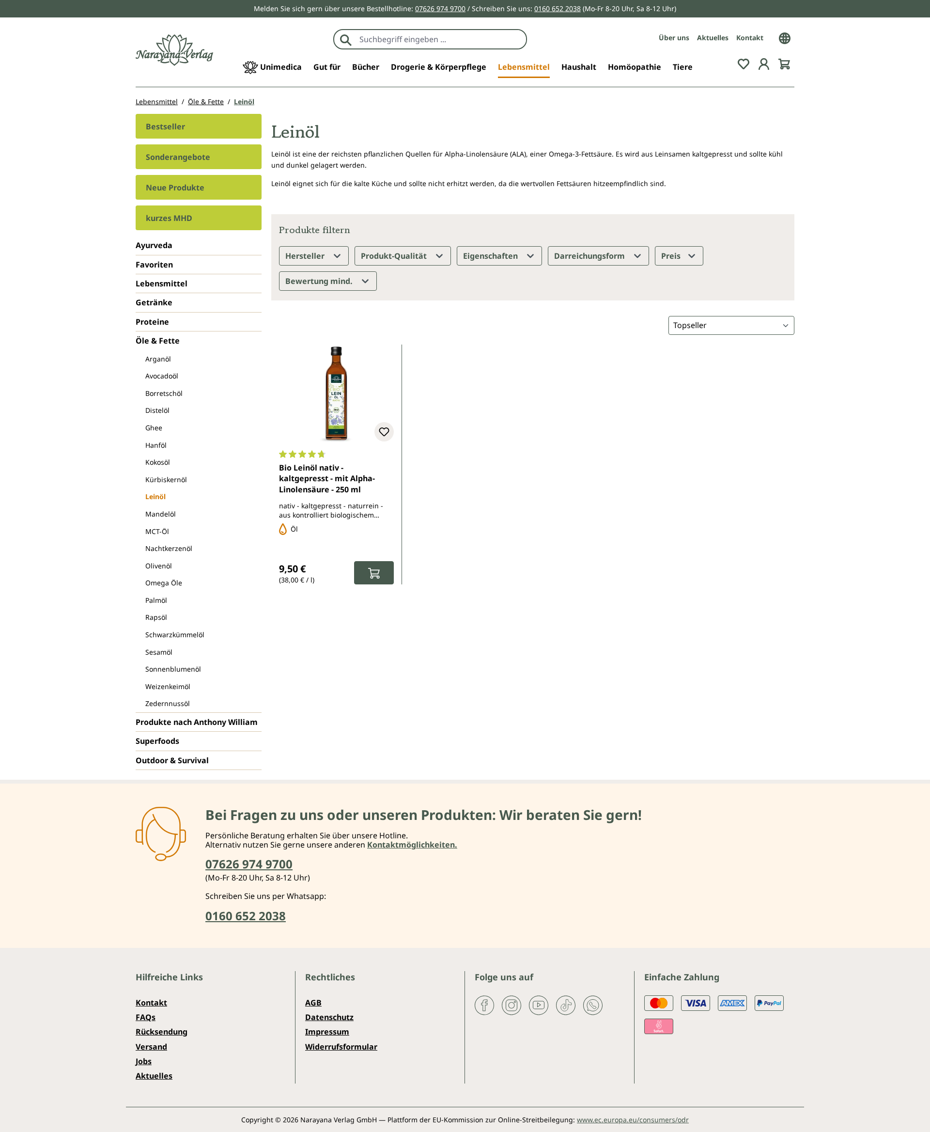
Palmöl (156, 600)
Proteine (152, 321)
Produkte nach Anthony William (197, 722)
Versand (151, 1046)
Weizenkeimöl (167, 686)
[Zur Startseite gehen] (174, 50)
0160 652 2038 (557, 8)
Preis (671, 256)
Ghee (153, 427)
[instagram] (511, 1004)
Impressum (327, 1031)
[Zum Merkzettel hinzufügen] (384, 431)
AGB (313, 1002)
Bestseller (165, 126)
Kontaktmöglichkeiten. (412, 844)
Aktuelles (712, 37)
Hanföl (156, 445)
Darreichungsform (590, 256)
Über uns (674, 37)
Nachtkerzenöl (168, 548)
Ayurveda (154, 245)
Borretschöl (164, 393)
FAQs (145, 1017)
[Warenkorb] (784, 63)
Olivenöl (158, 565)
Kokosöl (157, 462)
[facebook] (484, 1004)
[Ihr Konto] (764, 63)
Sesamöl (158, 652)
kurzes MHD (169, 218)
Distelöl (157, 410)
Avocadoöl (161, 375)
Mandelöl (160, 514)
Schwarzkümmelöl (174, 634)
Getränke (154, 302)
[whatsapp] (593, 1004)
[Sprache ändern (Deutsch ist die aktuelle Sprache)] (784, 37)
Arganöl (158, 358)
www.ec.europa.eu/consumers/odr (633, 1119)
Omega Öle (163, 582)
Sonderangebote (178, 157)
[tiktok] (565, 1004)
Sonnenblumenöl (173, 669)
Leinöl (155, 496)
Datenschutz (329, 1017)
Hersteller (305, 256)
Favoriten (154, 264)
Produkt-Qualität (395, 256)
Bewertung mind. (320, 281)
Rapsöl (156, 617)
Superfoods (157, 741)
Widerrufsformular (341, 1046)
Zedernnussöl (167, 703)
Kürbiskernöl (166, 479)
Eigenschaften (491, 256)
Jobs (144, 1061)
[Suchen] (346, 39)
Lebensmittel (161, 283)
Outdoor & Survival (172, 760)
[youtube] (538, 1004)
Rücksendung (161, 1031)
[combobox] (440, 39)
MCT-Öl (157, 531)
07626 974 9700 (440, 8)
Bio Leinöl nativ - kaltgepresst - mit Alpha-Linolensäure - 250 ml (327, 478)
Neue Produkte (175, 187)
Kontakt (749, 37)
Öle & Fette (158, 340)
